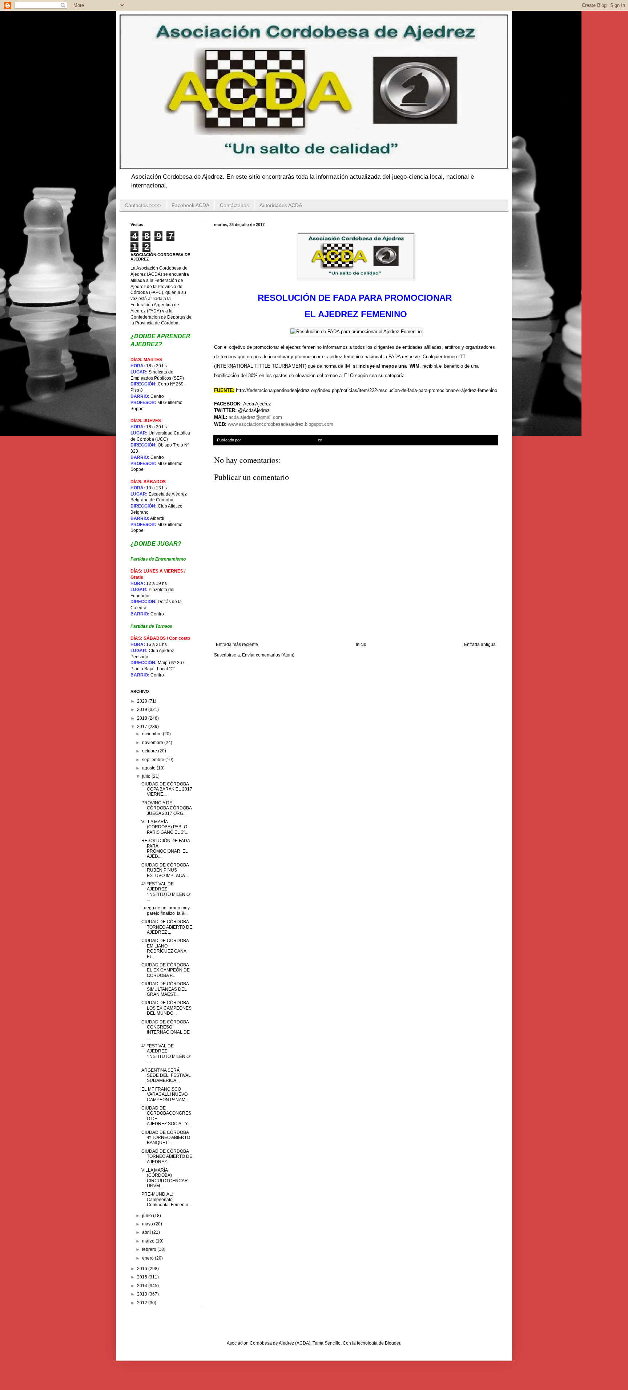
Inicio (361, 644)
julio (147, 776)
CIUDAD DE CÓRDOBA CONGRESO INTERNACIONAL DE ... (165, 1029)
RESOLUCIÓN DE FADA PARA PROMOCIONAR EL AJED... (165, 848)
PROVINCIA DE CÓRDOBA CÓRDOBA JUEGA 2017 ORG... (166, 808)
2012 (142, 1302)
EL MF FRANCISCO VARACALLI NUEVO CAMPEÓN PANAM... (165, 1094)
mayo (148, 1224)
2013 (142, 1294)
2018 (142, 718)
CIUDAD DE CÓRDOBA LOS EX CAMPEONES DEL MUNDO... (166, 1008)
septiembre (153, 759)
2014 (142, 1285)
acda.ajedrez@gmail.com (255, 417)
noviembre (153, 742)
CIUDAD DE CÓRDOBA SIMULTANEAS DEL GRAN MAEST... (165, 989)
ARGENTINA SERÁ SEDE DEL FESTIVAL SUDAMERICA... (166, 1075)
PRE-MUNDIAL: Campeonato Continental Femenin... (166, 1199)
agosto (149, 768)
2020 (142, 701)
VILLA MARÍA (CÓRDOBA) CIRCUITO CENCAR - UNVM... (165, 1178)
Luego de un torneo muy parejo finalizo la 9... (165, 910)
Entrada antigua (480, 644)
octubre (150, 750)
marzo (149, 1241)
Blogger (392, 1343)
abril (147, 1232)
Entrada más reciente (237, 644)
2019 (142, 709)
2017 (142, 726)
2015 (142, 1277)
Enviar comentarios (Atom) (268, 655)
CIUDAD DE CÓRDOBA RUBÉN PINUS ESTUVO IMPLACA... (165, 870)
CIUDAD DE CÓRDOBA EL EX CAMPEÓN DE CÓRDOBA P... (165, 970)
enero (148, 1258)
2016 (142, 1268)
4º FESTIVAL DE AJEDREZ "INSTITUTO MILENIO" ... (166, 891)
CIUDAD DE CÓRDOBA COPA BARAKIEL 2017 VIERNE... (166, 789)
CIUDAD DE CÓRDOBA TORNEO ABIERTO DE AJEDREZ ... (166, 927)
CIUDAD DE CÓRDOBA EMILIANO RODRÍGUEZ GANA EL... (165, 948)
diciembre (152, 733)
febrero (149, 1249)
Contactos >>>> (143, 205)
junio (147, 1215)
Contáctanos (234, 205)
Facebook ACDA (190, 205)
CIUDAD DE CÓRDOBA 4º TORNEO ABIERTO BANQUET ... (165, 1137)
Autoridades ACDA (280, 205)
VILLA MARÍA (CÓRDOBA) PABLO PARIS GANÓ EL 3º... (164, 827)
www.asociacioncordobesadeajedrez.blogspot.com (280, 424)
